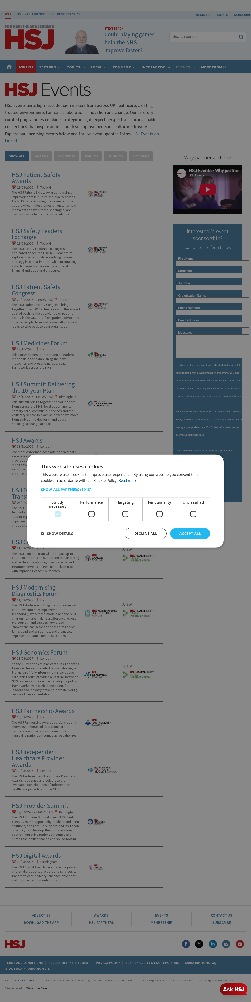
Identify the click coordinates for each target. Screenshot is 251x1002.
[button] (125, 489)
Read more (128, 480)
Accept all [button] (190, 533)
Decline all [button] (145, 533)
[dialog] (125, 501)
